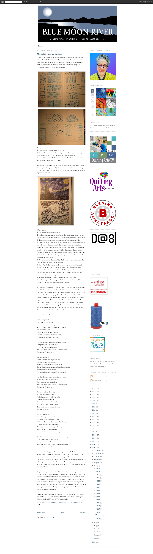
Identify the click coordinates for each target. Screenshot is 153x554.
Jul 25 (98, 478)
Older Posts (82, 512)
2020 (94, 410)
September (97, 459)
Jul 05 (98, 509)
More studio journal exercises (50, 53)
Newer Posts (41, 512)
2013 (94, 432)
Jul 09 (98, 506)
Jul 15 (98, 490)
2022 (94, 404)
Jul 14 (98, 493)
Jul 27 (98, 471)
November (97, 453)
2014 (94, 429)
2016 (94, 422)
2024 (94, 397)
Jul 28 (98, 468)
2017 (94, 419)
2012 (94, 435)
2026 (94, 391)
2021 (94, 407)
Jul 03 (98, 512)
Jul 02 (98, 519)
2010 (94, 441)
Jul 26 (98, 475)
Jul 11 (98, 503)
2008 (94, 447)
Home (40, 46)
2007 (94, 542)
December (97, 450)
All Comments (97, 380)
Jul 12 (98, 500)
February (97, 535)
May (95, 526)
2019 (94, 413)
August (96, 463)
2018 (94, 416)
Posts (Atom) (50, 517)
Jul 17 (98, 487)
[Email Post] (39, 504)
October (97, 456)
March (96, 532)
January (96, 538)
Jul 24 (98, 481)
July (95, 466)
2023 (94, 401)
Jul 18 (98, 484)
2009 (94, 444)
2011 (94, 438)
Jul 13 (98, 496)
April (96, 529)
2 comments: (78, 502)
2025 (94, 394)
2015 (94, 425)
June (95, 522)
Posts (94, 376)
